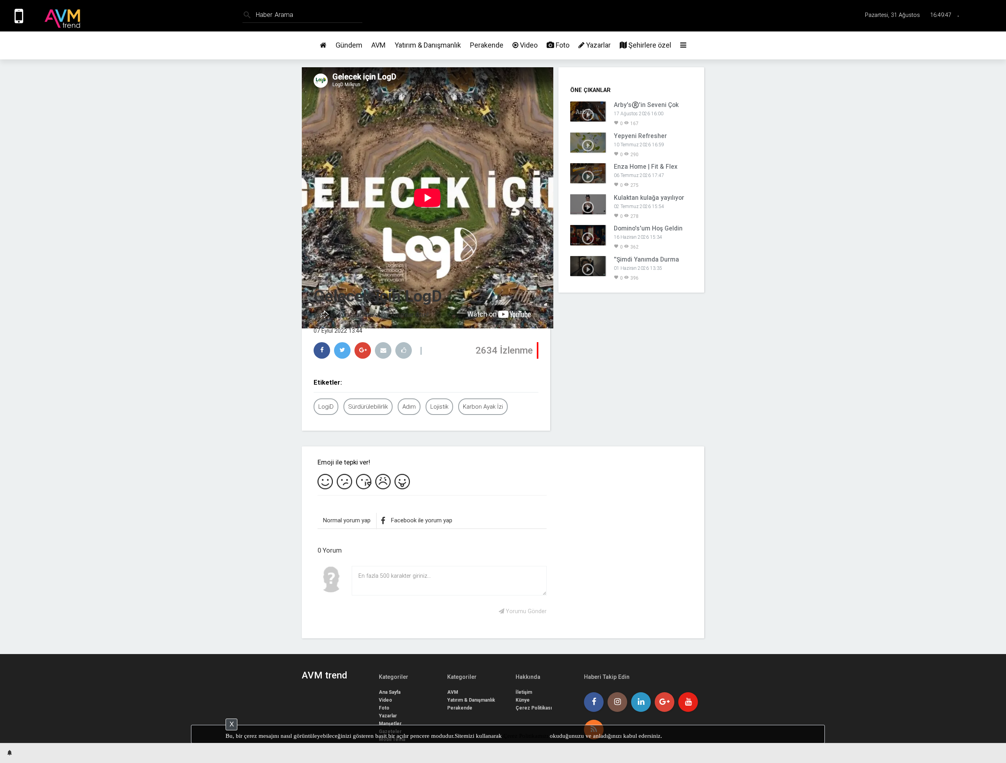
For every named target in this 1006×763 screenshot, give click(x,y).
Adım (409, 406)
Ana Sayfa (389, 692)
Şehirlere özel (649, 45)
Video (528, 45)
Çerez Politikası (534, 708)
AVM (378, 45)
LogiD (326, 406)
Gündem (349, 45)
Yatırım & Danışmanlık (428, 45)
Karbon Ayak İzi (483, 406)
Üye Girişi (987, 15)
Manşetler (390, 723)
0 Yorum (330, 550)
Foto (561, 45)
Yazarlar (597, 45)
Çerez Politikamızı (525, 736)
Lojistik (439, 406)
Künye (523, 700)
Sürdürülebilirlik (368, 406)
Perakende (486, 45)
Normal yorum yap (347, 520)
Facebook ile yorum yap (421, 520)
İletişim (524, 692)
